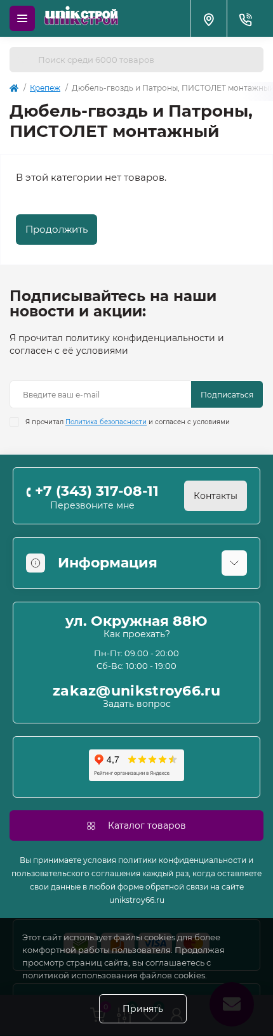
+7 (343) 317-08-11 (97, 491)
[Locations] (208, 18)
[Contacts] (245, 18)
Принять (143, 1008)
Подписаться (227, 394)
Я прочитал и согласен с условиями (127, 422)
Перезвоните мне (92, 505)
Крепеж (45, 88)
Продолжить (56, 229)
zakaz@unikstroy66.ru (136, 691)
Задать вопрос (137, 703)
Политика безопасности (106, 422)
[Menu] (22, 18)
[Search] (23, 59)
